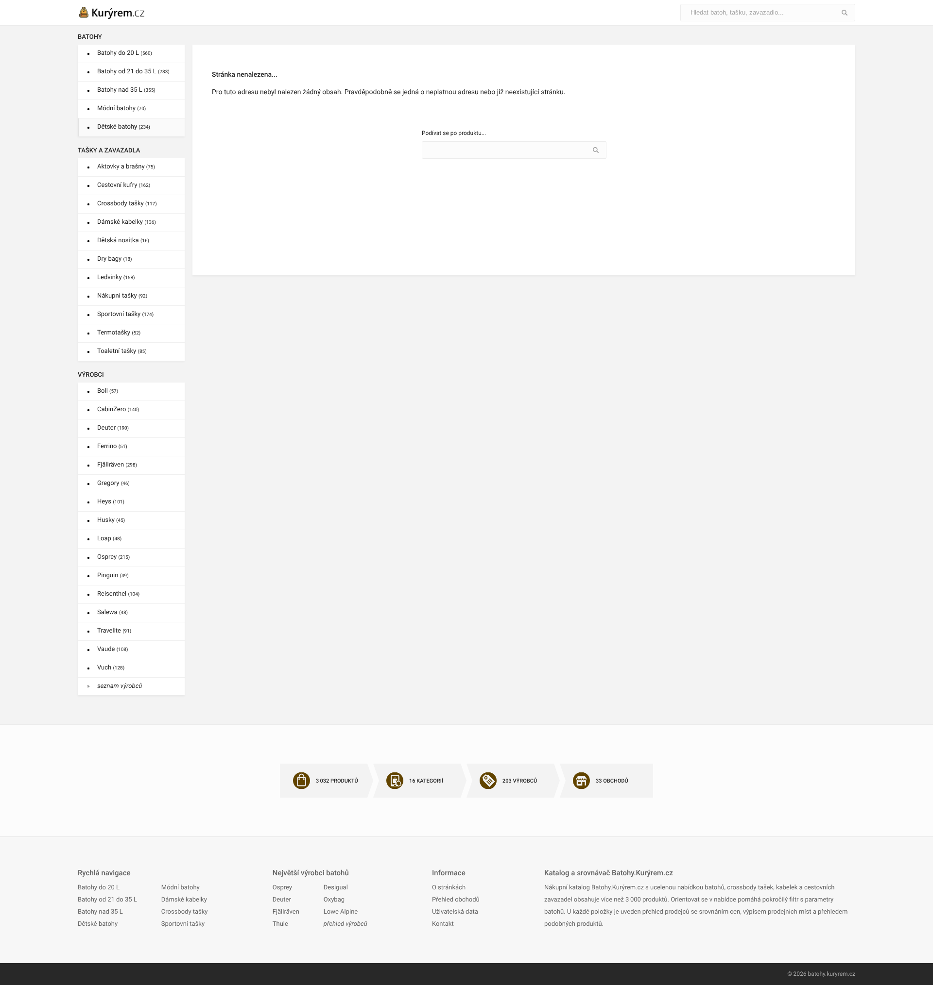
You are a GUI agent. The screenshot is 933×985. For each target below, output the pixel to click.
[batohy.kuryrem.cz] (121, 12)
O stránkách (449, 887)
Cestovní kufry (123, 185)
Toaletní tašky (122, 351)
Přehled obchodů (456, 899)
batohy (816, 973)
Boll (107, 391)
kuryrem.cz (841, 973)
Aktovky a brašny (126, 166)
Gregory (113, 483)
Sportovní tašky (125, 314)
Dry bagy (114, 259)
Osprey (113, 557)
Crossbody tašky (127, 203)
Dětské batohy (123, 127)
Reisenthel (118, 594)
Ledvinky (116, 277)
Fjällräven (117, 464)
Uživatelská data (455, 912)
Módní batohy (121, 108)
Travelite (114, 630)
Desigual (336, 887)
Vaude (112, 649)
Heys (110, 501)
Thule (280, 924)
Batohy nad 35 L (126, 90)
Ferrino (112, 446)
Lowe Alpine (341, 912)
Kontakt (443, 924)
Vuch (110, 667)
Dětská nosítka (123, 240)
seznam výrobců (119, 686)
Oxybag (334, 899)
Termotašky (118, 332)
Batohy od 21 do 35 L (133, 71)
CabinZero (118, 409)
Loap (109, 538)
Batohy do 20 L (124, 53)
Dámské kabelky (126, 222)
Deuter (113, 428)
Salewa (112, 612)
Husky (111, 520)
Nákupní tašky (122, 296)
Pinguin (113, 575)
